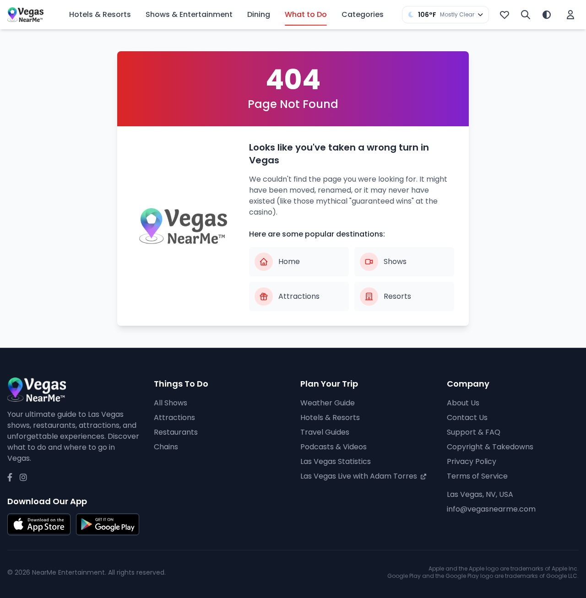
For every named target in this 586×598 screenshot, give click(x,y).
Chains (166, 447)
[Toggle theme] (546, 14)
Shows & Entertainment (189, 14)
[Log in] (570, 14)
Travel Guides (324, 432)
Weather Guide (327, 403)
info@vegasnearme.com (491, 509)
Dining (258, 14)
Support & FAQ (473, 432)
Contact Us (467, 417)
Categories (363, 14)
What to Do (306, 14)
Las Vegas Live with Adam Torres (359, 476)
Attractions (174, 417)
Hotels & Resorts (100, 14)
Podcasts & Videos (333, 447)
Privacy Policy (471, 461)
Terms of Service (477, 476)
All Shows (170, 403)
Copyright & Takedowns (490, 447)
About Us (463, 403)
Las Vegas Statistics (335, 461)
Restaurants (176, 432)
